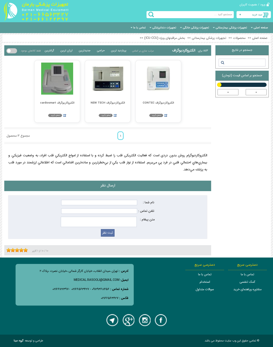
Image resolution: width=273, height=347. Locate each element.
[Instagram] (145, 320)
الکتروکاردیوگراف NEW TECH (108, 103)
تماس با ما (247, 274)
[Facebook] (161, 320)
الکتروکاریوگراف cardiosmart (57, 103)
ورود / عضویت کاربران (252, 4)
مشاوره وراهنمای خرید (247, 289)
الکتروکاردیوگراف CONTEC (158, 103)
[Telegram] (112, 320)
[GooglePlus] (128, 320)
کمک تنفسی (247, 282)
